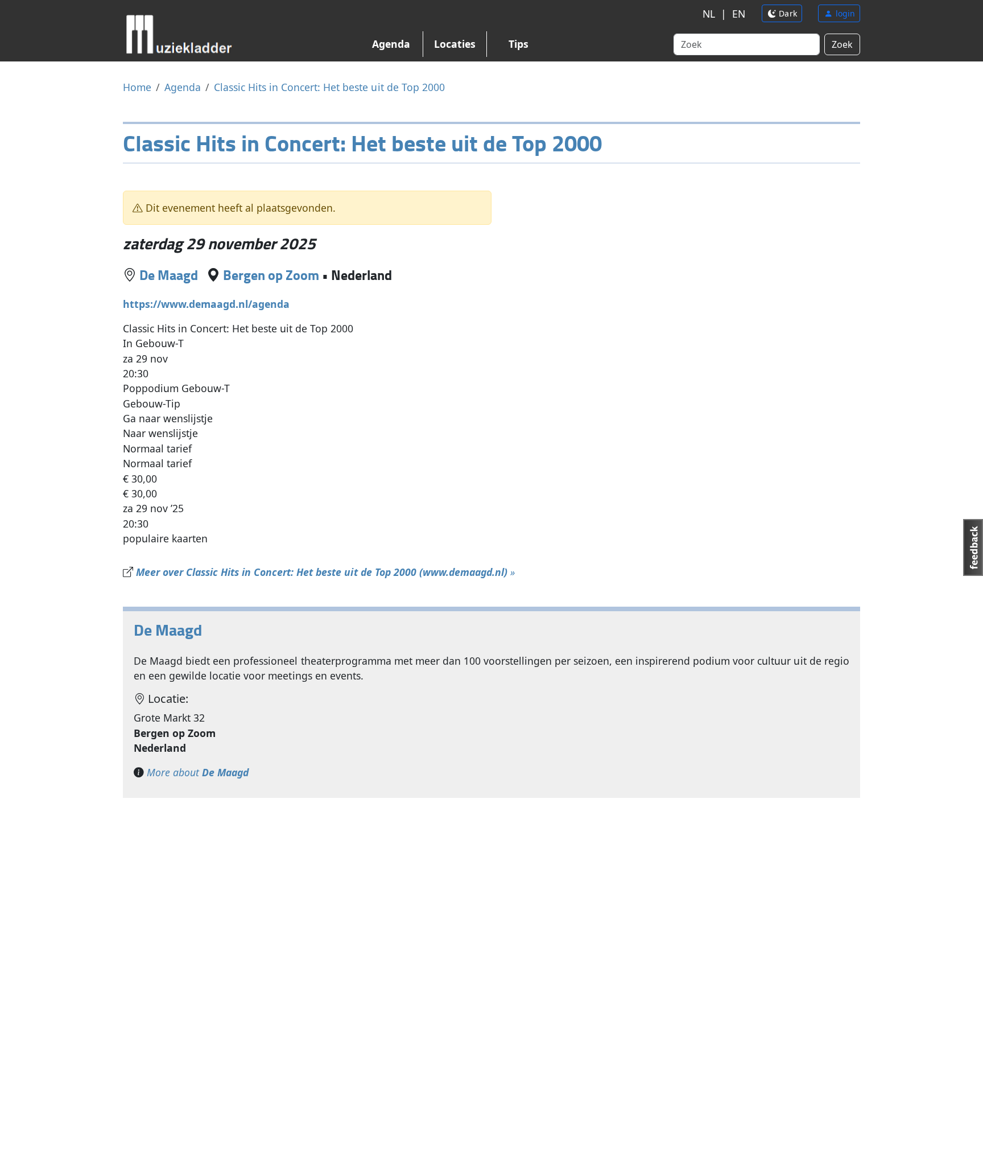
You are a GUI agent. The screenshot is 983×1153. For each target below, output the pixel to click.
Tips (518, 44)
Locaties (455, 44)
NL (709, 13)
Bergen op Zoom (271, 275)
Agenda (391, 44)
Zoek (842, 44)
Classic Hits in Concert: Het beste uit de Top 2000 (329, 87)
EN (738, 13)
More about (198, 772)
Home (137, 87)
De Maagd (168, 275)
